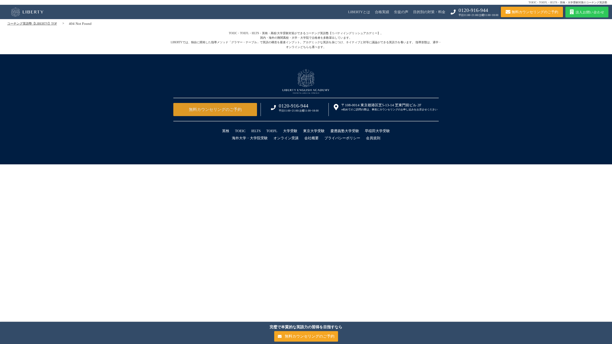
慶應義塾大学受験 (344, 131)
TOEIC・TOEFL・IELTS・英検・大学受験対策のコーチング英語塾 (568, 2)
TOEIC (240, 131)
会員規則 (373, 138)
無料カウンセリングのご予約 (215, 109)
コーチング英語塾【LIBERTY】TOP (32, 23)
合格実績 (382, 12)
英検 (225, 131)
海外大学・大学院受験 (250, 138)
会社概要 (311, 138)
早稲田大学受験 (377, 131)
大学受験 (290, 131)
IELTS (256, 131)
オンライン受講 (286, 138)
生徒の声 (401, 12)
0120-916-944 (473, 10)
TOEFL (271, 131)
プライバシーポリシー (342, 138)
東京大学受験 (314, 131)
